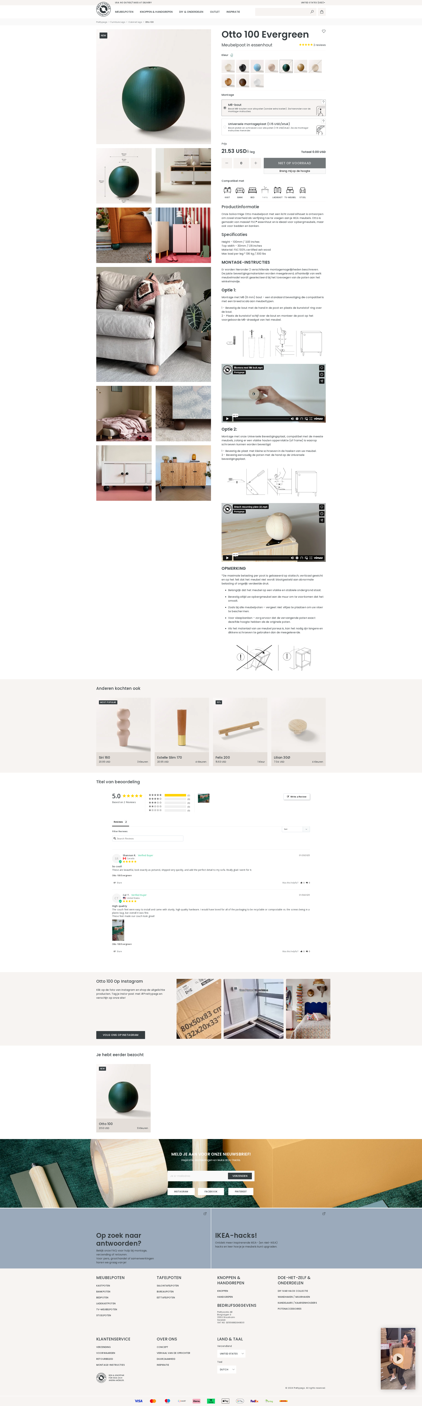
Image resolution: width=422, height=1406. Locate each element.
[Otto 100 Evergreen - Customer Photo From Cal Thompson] (204, 798)
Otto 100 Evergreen (122, 875)
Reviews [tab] (118, 821)
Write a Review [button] (298, 796)
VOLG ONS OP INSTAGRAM (120, 1035)
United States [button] (229, 1353)
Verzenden (239, 1176)
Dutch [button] (224, 1369)
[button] (302, 882)
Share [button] (119, 882)
